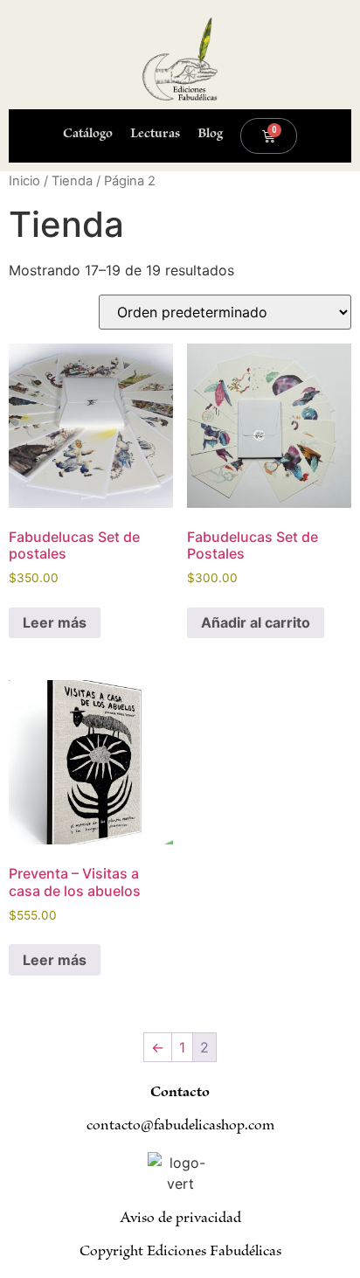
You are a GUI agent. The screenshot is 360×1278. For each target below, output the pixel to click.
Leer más (55, 622)
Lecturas (155, 135)
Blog (210, 135)
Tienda (72, 181)
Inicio (24, 181)
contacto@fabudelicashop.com (180, 1127)
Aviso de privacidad (180, 1219)
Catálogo (88, 135)
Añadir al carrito (255, 622)
